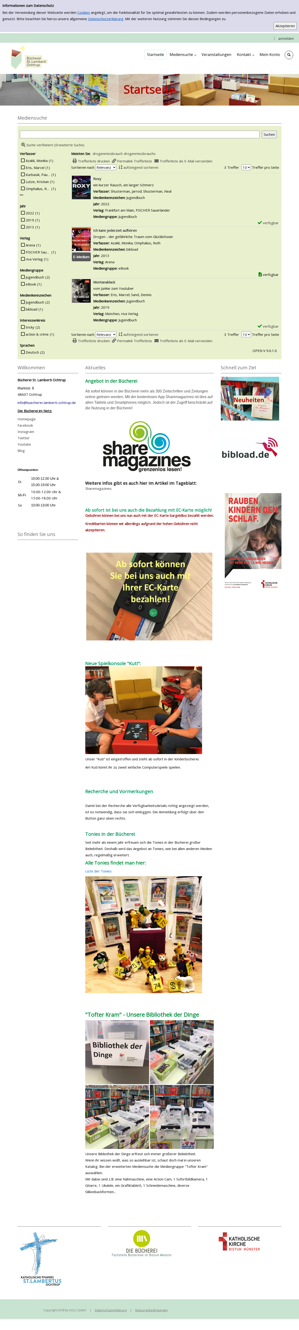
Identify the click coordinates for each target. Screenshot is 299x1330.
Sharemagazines (98, 488)
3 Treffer (231, 167)
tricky (30, 327)
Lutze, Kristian (37, 181)
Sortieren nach (82, 167)
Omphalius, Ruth (38, 188)
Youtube (24, 444)
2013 (30, 227)
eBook (31, 284)
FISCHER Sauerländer (38, 252)
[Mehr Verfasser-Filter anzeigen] (21, 195)
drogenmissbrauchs (140, 153)
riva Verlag (34, 259)
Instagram (26, 431)
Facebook (25, 425)
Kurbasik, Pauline (38, 174)
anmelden (286, 38)
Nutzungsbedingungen (151, 1310)
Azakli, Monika (37, 160)
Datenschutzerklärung (105, 18)
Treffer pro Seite (265, 167)
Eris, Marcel (35, 167)
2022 (30, 213)
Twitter (24, 438)
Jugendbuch (35, 277)
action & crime (37, 334)
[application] (183, 54)
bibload (31, 309)
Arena (30, 245)
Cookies (83, 12)
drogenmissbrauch (108, 153)
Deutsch (32, 352)
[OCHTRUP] (28, 58)
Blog (21, 450)
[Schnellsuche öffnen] (289, 55)
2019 (30, 220)
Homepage (27, 419)
